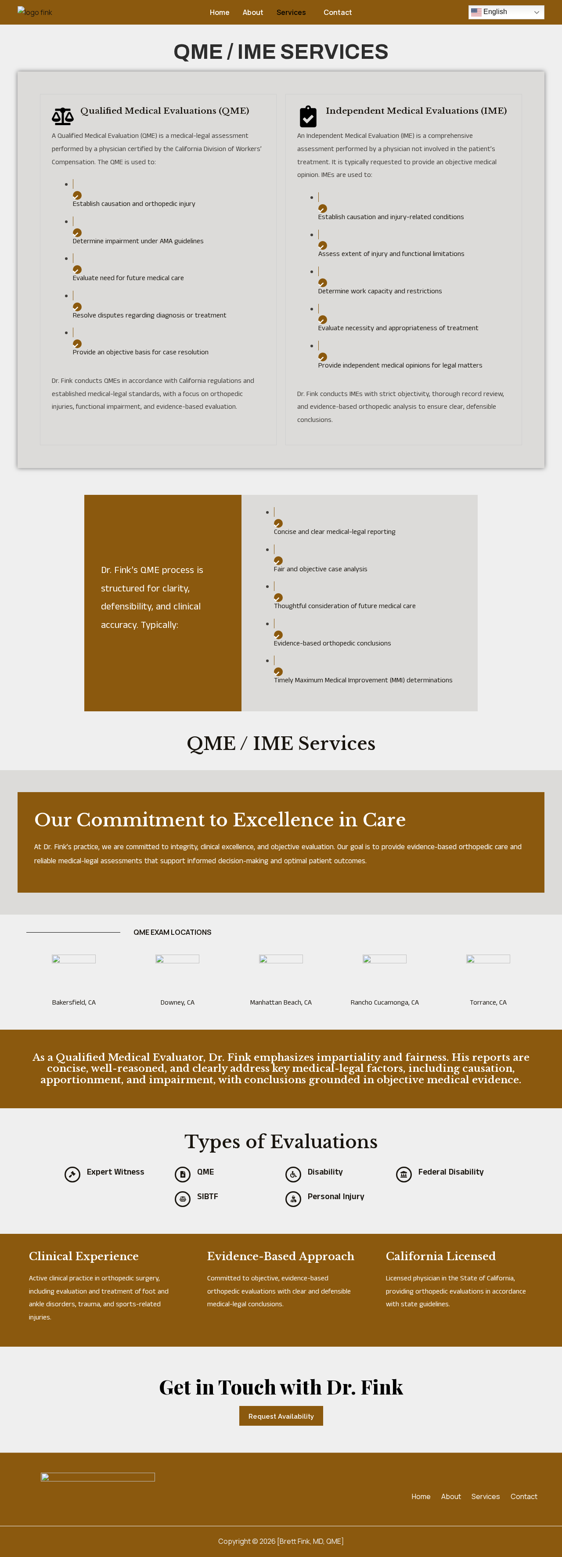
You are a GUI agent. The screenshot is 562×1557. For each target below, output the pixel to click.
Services (291, 12)
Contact (338, 12)
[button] (293, 12)
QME (205, 1172)
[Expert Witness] (72, 1174)
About (253, 12)
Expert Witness (115, 1172)
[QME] (183, 1174)
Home (220, 12)
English (494, 11)
